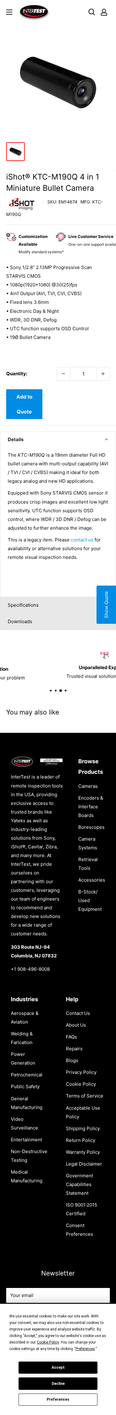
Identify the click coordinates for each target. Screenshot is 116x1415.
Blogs (72, 1060)
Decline (58, 1383)
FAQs (71, 1037)
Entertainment (26, 1140)
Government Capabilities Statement (79, 1184)
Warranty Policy (83, 1152)
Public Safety (25, 1086)
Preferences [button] (85, 1349)
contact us (82, 540)
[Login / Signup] (104, 12)
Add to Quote (24, 404)
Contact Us (78, 1013)
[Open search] (91, 12)
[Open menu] (9, 12)
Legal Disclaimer (84, 1164)
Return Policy (80, 1140)
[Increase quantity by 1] (103, 373)
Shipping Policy (83, 1128)
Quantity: (16, 374)
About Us (76, 1025)
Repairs (74, 1049)
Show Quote (106, 604)
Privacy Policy (81, 1072)
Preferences (58, 1399)
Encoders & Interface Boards (90, 806)
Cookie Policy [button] (48, 1342)
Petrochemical (26, 1075)
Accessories (91, 880)
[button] (58, 439)
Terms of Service (84, 1096)
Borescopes (91, 827)
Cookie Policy (81, 1084)
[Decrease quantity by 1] (63, 373)
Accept (58, 1367)
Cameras (88, 786)
